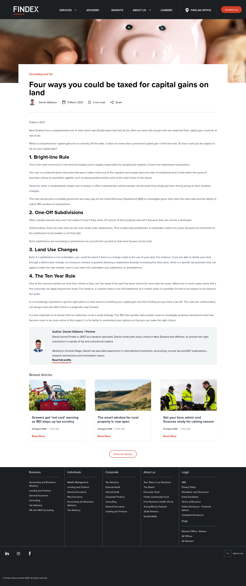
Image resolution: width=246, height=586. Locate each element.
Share (118, 102)
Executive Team (152, 492)
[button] (57, 410)
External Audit (112, 487)
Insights (117, 10)
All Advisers (188, 541)
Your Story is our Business (157, 482)
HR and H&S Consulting (41, 510)
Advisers (92, 10)
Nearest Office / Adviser (194, 531)
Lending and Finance (40, 490)
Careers (166, 10)
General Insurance (38, 495)
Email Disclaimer (190, 497)
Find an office (201, 10)
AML (184, 482)
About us (139, 10)
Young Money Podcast (155, 506)
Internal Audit (112, 492)
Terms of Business (191, 501)
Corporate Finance (115, 497)
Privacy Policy (189, 487)
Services (65, 10)
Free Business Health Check (158, 501)
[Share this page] (111, 102)
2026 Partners (151, 511)
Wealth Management (77, 482)
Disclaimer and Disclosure (195, 492)
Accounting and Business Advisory (42, 484)
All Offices (187, 536)
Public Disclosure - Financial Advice (196, 508)
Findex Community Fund (156, 497)
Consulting (34, 500)
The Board (149, 487)
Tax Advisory (35, 505)
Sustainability (150, 516)
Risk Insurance (75, 497)
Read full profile (61, 360)
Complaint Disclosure (193, 515)
